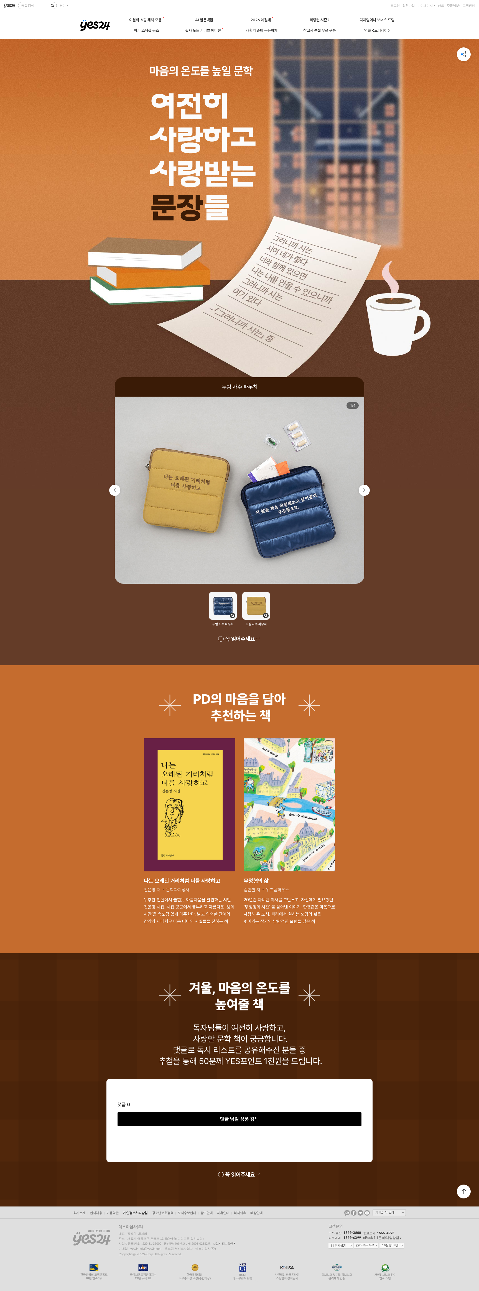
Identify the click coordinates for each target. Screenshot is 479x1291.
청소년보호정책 (162, 1213)
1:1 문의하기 (340, 1246)
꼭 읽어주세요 (240, 638)
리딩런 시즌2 (319, 19)
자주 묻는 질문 (366, 1246)
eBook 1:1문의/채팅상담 (381, 1238)
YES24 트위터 (360, 1213)
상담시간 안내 (391, 1246)
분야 (63, 5)
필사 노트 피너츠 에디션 (203, 30)
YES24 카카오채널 (347, 1213)
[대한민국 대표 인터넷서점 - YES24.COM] (9, 5)
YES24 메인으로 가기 (95, 25)
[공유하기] (464, 54)
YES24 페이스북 (353, 1213)
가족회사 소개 (389, 1212)
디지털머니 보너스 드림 (377, 19)
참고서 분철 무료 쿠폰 (319, 30)
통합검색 (27, 5)
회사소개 (79, 1213)
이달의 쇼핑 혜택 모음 (145, 19)
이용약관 (112, 1213)
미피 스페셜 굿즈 (146, 30)
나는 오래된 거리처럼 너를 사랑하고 (182, 880)
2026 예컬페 (261, 19)
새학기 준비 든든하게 (261, 30)
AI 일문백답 (204, 19)
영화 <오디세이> (377, 30)
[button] (114, 490)
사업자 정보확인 (223, 1243)
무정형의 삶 (256, 880)
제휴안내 (223, 1213)
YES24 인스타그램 (367, 1213)
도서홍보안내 (187, 1213)
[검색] (52, 5)
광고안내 (206, 1213)
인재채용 (96, 1213)
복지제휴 (240, 1213)
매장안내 (256, 1213)
